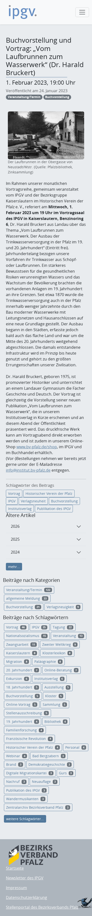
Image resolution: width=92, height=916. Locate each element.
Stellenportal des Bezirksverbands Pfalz (42, 907)
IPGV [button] (39, 627)
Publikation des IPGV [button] (25, 790)
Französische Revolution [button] (28, 738)
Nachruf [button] (15, 781)
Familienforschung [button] (24, 730)
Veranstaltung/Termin (24, 97)
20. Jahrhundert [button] (21, 670)
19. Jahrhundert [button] (21, 721)
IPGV (11, 501)
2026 (15, 526)
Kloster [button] (53, 696)
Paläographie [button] (47, 661)
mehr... (14, 566)
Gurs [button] (65, 773)
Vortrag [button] (15, 627)
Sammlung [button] (54, 704)
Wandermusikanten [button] (25, 799)
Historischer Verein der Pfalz (49, 493)
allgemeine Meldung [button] (26, 598)
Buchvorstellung (57, 97)
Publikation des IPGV (54, 508)
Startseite (15, 868)
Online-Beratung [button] (60, 670)
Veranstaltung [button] (68, 635)
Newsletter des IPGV (24, 878)
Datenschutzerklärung (26, 897)
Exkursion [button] (16, 678)
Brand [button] (13, 764)
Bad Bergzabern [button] (48, 756)
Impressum (16, 887)
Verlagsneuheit (33, 501)
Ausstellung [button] (56, 687)
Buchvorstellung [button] (22, 607)
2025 (15, 539)
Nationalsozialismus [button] (26, 635)
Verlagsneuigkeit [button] (63, 607)
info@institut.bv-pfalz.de (28, 470)
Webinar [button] (15, 756)
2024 (15, 552)
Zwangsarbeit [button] (20, 644)
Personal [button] (75, 747)
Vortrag (14, 493)
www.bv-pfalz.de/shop (36, 446)
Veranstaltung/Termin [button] (28, 589)
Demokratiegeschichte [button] (49, 764)
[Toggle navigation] (82, 12)
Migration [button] (16, 661)
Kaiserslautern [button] (20, 653)
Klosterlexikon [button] (56, 653)
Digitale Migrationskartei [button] (29, 773)
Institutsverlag (20, 508)
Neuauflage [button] (44, 781)
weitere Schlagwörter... (25, 818)
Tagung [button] (62, 627)
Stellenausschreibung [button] (26, 713)
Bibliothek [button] (55, 721)
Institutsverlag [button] (48, 678)
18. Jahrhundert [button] (21, 687)
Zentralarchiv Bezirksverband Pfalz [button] (37, 807)
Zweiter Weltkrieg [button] (59, 644)
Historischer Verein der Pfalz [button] (32, 747)
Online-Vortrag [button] (21, 704)
